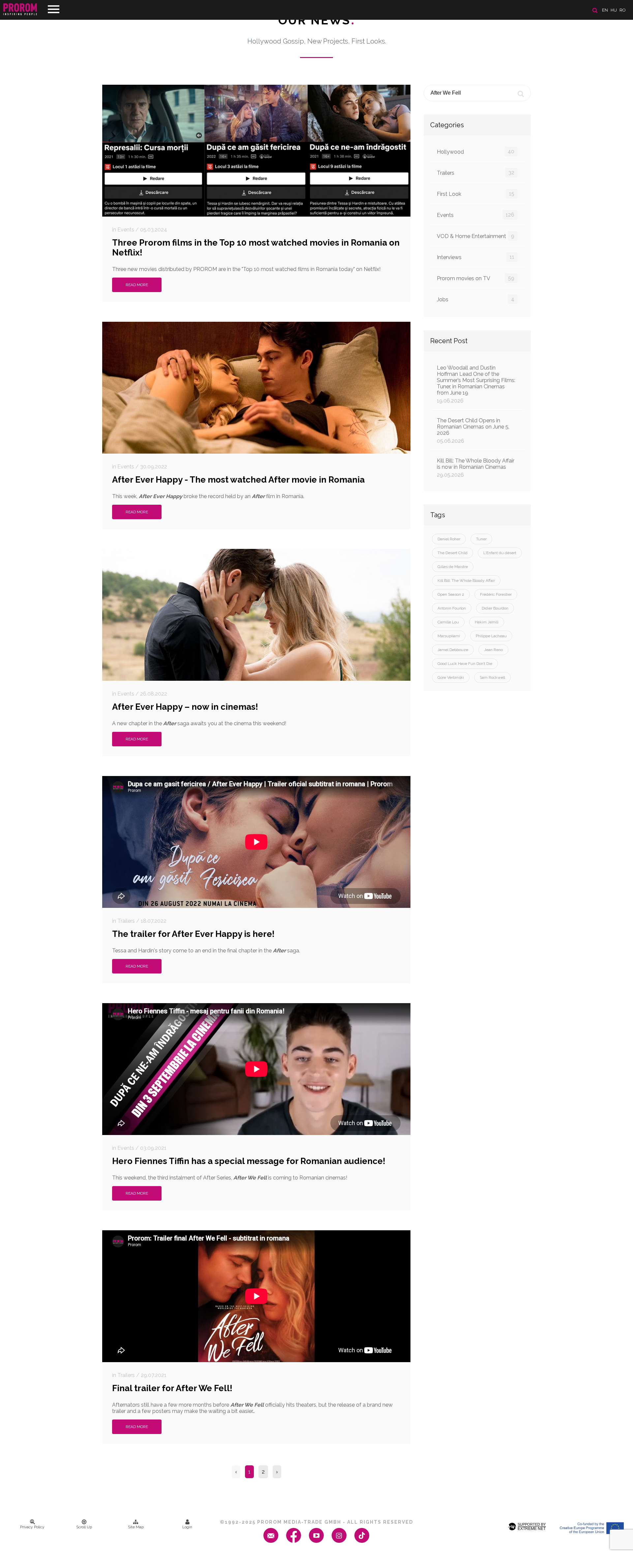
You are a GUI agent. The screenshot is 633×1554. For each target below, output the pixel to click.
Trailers (475, 172)
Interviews (475, 257)
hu (614, 10)
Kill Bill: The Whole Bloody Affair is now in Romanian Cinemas (475, 468)
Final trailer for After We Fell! (172, 1388)
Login (187, 1527)
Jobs (475, 299)
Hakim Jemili (486, 622)
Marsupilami (448, 636)
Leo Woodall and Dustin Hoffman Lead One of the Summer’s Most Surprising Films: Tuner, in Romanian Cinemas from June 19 (476, 384)
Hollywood (475, 151)
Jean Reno (493, 649)
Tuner (481, 539)
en (605, 10)
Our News (316, 20)
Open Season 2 (450, 594)
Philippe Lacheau (491, 636)
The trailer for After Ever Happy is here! (193, 934)
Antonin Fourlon (451, 608)
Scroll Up (84, 1527)
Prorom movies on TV (475, 278)
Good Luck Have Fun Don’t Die (464, 663)
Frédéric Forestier (496, 594)
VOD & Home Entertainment (475, 236)
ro (622, 10)
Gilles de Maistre (452, 566)
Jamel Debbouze (452, 649)
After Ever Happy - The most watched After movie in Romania (238, 480)
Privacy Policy (32, 1527)
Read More (137, 285)
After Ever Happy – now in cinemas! (185, 707)
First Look (475, 194)
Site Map (136, 1527)
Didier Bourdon (495, 608)
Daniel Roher (448, 539)
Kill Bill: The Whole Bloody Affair (466, 580)
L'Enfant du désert (499, 553)
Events (475, 215)
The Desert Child (452, 553)
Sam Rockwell (492, 677)
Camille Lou (448, 622)
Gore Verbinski (450, 677)
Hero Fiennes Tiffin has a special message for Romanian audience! (248, 1161)
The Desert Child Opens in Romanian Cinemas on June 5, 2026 (473, 430)
